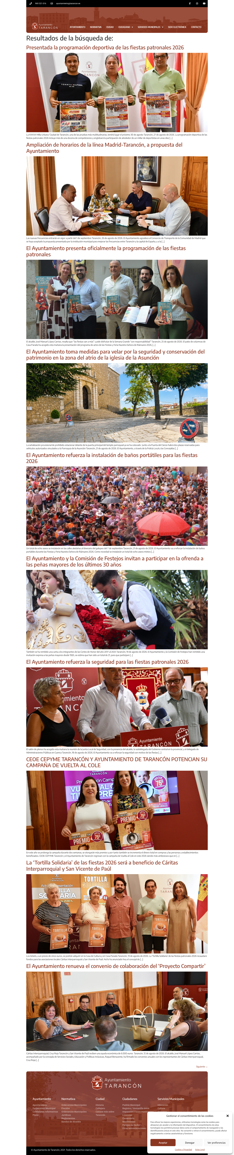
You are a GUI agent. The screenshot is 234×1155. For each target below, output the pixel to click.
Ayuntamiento (77, 27)
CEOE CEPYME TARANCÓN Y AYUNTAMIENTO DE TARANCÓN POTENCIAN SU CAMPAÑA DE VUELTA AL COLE (116, 762)
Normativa (96, 27)
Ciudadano (124, 27)
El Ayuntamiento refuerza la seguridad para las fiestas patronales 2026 (107, 662)
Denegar (190, 1142)
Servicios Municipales (149, 27)
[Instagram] (197, 3)
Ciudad (110, 27)
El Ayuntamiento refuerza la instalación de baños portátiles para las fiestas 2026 (112, 458)
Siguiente (202, 1066)
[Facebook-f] (190, 3)
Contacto (196, 27)
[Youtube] (204, 3)
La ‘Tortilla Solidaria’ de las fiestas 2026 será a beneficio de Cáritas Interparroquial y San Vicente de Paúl (102, 865)
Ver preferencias (217, 1142)
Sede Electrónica (177, 27)
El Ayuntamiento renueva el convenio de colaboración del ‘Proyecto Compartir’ (116, 966)
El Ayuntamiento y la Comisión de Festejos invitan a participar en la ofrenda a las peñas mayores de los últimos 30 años (114, 561)
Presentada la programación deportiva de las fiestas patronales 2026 (105, 47)
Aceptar (163, 1142)
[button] (227, 1115)
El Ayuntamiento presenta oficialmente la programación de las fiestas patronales (106, 251)
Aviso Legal (200, 1149)
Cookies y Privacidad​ (183, 1149)
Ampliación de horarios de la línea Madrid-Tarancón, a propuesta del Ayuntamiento (104, 147)
